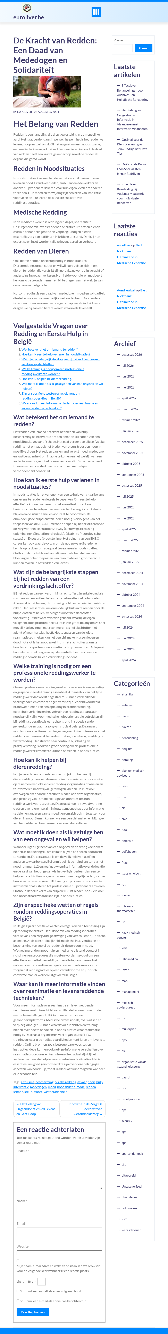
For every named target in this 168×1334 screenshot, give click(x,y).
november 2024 (132, 584)
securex (127, 1121)
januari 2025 (130, 562)
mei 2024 (128, 649)
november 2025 (132, 453)
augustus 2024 (132, 616)
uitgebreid (129, 1175)
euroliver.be (28, 17)
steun (28, 1092)
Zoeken (119, 40)
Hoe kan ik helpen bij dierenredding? (47, 379)
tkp (124, 1164)
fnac (124, 862)
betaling (127, 760)
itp (123, 921)
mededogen (38, 1087)
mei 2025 (128, 518)
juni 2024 (128, 638)
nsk (124, 1051)
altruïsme (27, 1082)
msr (124, 1018)
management (130, 991)
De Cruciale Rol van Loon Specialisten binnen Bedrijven (132, 168)
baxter (126, 727)
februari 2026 (131, 420)
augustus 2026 (132, 354)
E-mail (22, 1223)
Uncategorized (132, 1186)
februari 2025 (131, 551)
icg (124, 884)
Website (22, 1246)
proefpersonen (131, 1099)
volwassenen (130, 1208)
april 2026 (129, 398)
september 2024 (133, 605)
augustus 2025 (132, 485)
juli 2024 (128, 627)
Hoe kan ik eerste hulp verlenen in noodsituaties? (56, 354)
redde (80, 1087)
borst (125, 786)
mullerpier (129, 1029)
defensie (127, 840)
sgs (124, 1132)
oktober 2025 (131, 463)
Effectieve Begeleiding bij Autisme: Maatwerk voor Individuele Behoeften (130, 193)
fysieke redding (65, 1082)
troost (38, 1092)
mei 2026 (128, 387)
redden (91, 1087)
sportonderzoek (132, 1153)
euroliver (24, 111)
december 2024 (132, 573)
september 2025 (133, 474)
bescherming (44, 1082)
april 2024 (129, 660)
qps (124, 1110)
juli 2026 (128, 365)
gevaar (81, 1082)
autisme (127, 705)
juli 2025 (128, 496)
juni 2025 (128, 507)
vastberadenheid (55, 1092)
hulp (99, 1082)
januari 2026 (130, 431)
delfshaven (129, 851)
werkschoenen (131, 1230)
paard (125, 1077)
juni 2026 (128, 376)
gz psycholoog (131, 873)
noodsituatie (66, 1087)
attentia (127, 694)
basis (125, 716)
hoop (91, 1082)
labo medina (130, 959)
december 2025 (132, 442)
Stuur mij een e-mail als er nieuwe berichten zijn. (53, 1301)
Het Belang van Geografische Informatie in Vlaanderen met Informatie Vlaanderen (132, 119)
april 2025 (129, 529)
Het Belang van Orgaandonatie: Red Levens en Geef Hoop (35, 1109)
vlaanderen (129, 1197)
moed (52, 1087)
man (124, 981)
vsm (124, 1219)
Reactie (23, 1150)
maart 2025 (130, 540)
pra (124, 1088)
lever (125, 970)
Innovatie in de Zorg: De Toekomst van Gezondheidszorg (85, 1109)
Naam (22, 1201)
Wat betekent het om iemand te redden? (50, 349)
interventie (21, 1087)
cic (123, 808)
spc (124, 1143)
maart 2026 (130, 409)
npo (124, 1040)
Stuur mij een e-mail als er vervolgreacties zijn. (52, 1291)
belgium (127, 749)
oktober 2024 (131, 594)
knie (124, 948)
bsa (124, 797)
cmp (124, 819)
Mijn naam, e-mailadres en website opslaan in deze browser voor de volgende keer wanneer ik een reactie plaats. (58, 1268)
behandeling (130, 738)
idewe (126, 895)
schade (18, 1092)
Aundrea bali (126, 290)
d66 (124, 829)
